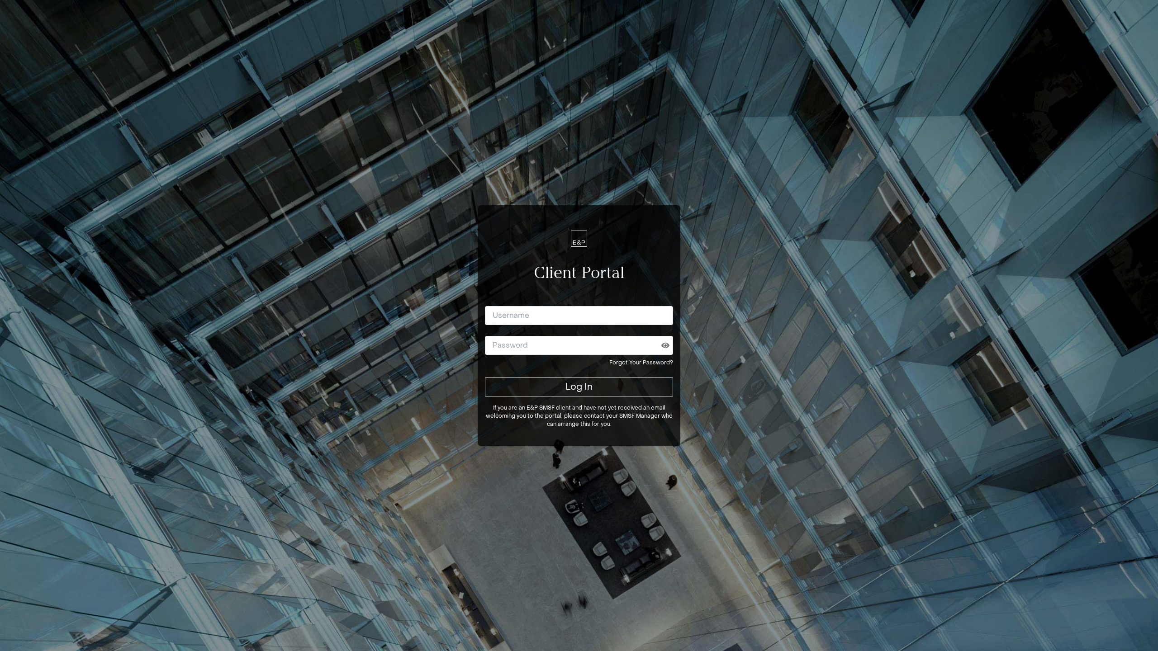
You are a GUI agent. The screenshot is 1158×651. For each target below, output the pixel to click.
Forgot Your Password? (641, 362)
